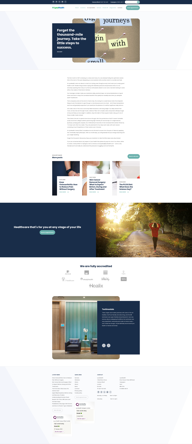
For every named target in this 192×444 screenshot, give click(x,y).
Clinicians (77, 380)
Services (99, 7)
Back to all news (133, 156)
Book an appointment (47, 232)
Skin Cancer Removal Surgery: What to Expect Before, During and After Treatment (61, 384)
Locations (83, 7)
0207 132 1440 (104, 2)
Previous (104, 345)
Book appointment (132, 7)
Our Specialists (91, 7)
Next (108, 345)
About (77, 7)
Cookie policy (78, 393)
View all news (57, 410)
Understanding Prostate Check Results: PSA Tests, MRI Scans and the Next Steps (61, 399)
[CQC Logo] (58, 418)
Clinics (76, 382)
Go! (138, 2)
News (76, 386)
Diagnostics (113, 7)
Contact (120, 7)
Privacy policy (78, 390)
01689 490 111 (120, 2)
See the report (58, 431)
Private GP (105, 7)
